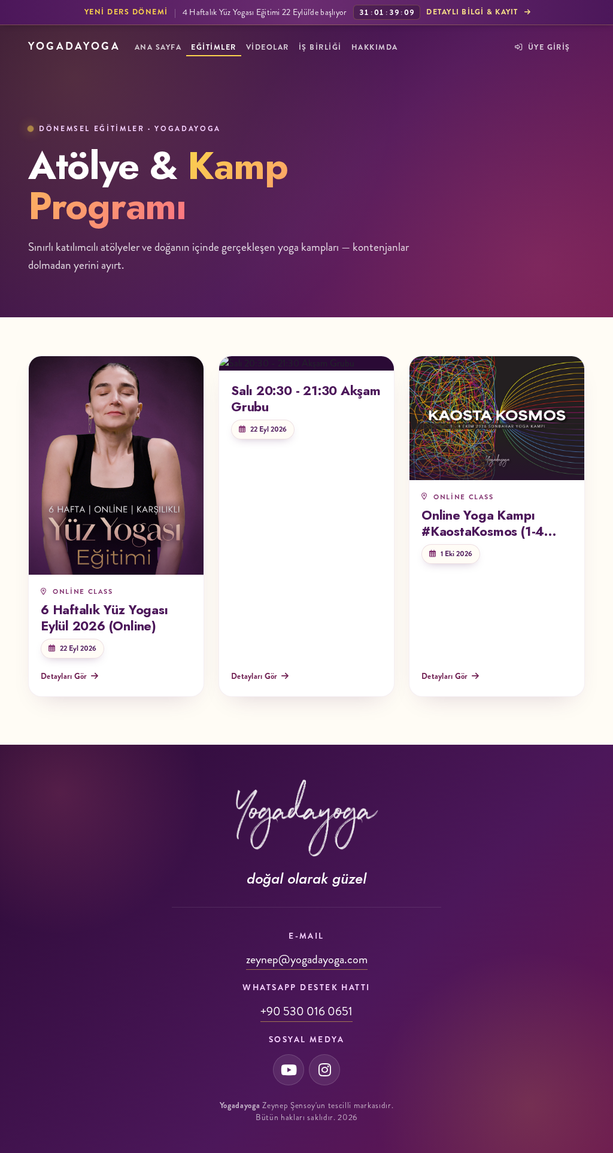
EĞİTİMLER (213, 47)
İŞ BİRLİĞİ (320, 47)
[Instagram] (324, 1069)
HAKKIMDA (374, 47)
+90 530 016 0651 (306, 1011)
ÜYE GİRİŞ (547, 47)
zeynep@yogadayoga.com (307, 959)
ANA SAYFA (158, 47)
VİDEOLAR (267, 47)
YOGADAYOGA (74, 46)
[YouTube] (288, 1069)
